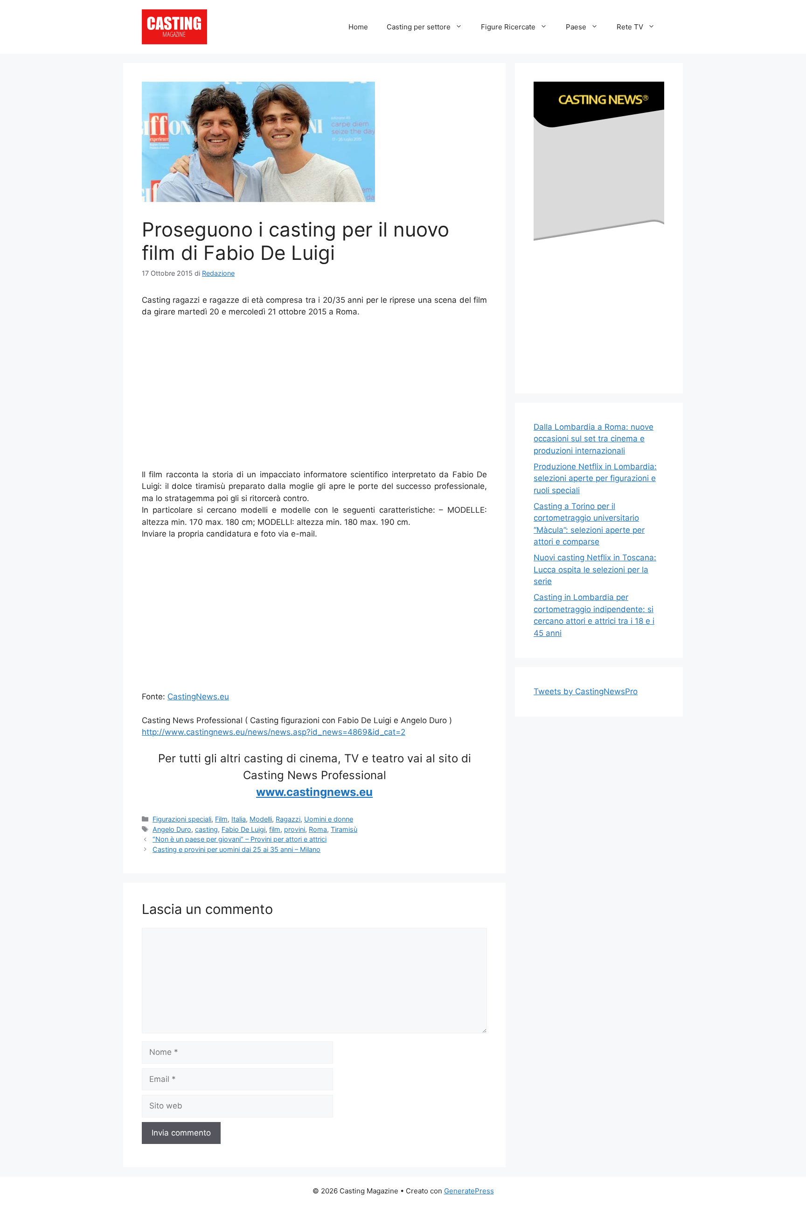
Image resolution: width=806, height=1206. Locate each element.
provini (294, 829)
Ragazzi (288, 819)
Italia (238, 819)
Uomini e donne (328, 819)
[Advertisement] (314, 395)
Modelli (261, 819)
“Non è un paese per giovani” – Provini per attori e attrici (240, 839)
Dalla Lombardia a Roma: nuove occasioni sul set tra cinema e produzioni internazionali (593, 438)
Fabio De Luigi (243, 829)
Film (221, 819)
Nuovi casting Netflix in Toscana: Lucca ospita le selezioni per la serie (595, 569)
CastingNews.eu (198, 696)
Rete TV (630, 26)
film (274, 829)
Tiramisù (344, 829)
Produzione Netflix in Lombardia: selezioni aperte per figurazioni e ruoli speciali (595, 478)
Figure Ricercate (508, 26)
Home (358, 26)
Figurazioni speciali (182, 819)
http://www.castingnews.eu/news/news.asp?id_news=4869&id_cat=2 (273, 732)
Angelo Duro (172, 829)
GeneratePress (469, 1190)
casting (206, 829)
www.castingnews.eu (314, 792)
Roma (318, 829)
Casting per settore (419, 26)
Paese (576, 26)
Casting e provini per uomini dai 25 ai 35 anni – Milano (236, 849)
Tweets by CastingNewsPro (586, 691)
